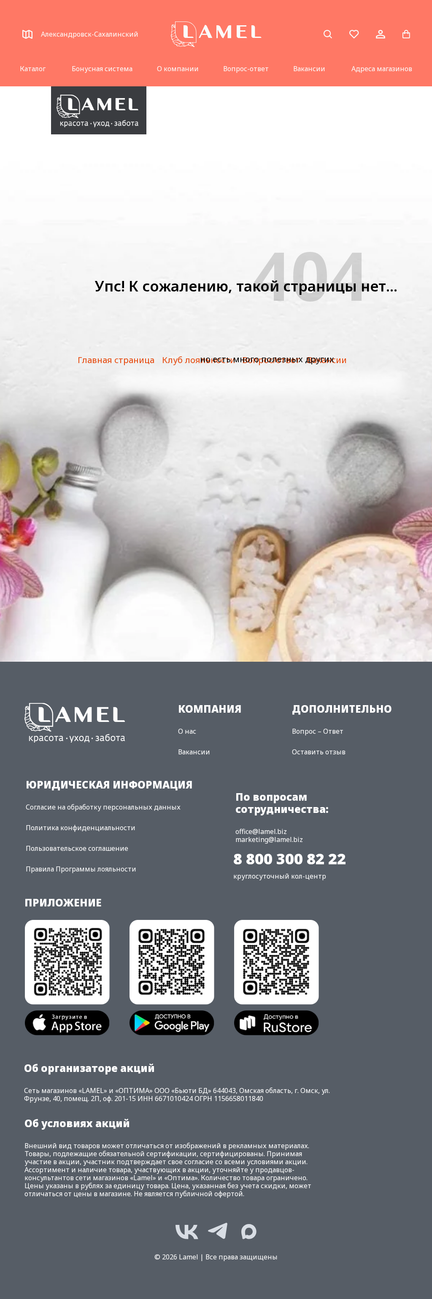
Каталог (33, 68)
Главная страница (116, 360)
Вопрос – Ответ (317, 731)
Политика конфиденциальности (80, 827)
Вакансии (309, 68)
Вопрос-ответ (246, 68)
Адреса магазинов (381, 68)
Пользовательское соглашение (77, 848)
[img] (98, 110)
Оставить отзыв (319, 751)
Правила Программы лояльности (81, 869)
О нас (187, 731)
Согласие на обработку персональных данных (103, 807)
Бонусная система (102, 68)
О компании (178, 68)
